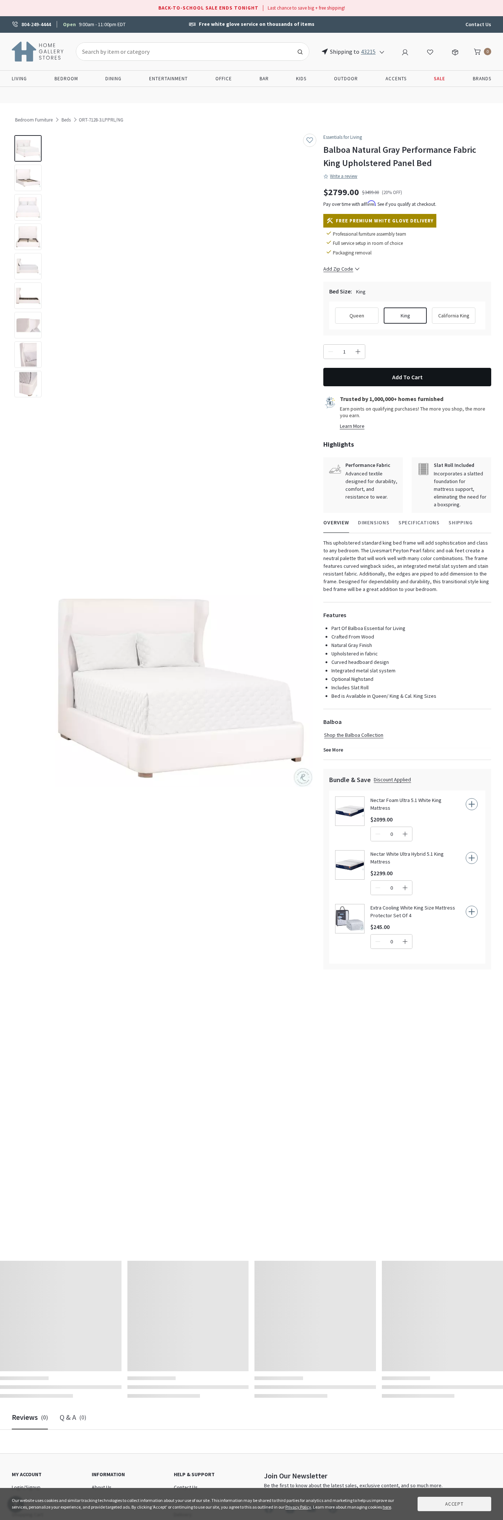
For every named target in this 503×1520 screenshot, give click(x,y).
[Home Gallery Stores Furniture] (38, 51)
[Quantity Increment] (358, 352)
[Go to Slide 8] (28, 354)
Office (223, 78)
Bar (264, 78)
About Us (102, 1487)
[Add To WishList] (309, 140)
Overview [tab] (336, 522)
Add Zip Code (338, 268)
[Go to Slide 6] (28, 295)
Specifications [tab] (419, 522)
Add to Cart (407, 377)
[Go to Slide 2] (28, 178)
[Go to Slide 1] (28, 148)
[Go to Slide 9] (28, 384)
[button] (181, 688)
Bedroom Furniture (34, 120)
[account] (405, 51)
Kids (301, 78)
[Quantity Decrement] (331, 352)
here (387, 1507)
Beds (66, 120)
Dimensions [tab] (374, 522)
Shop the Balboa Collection (353, 735)
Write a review (343, 176)
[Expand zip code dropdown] (382, 51)
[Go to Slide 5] (28, 266)
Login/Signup (26, 1487)
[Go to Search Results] (300, 51)
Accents (396, 78)
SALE (439, 78)
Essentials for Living (342, 137)
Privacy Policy (298, 1507)
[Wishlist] (430, 51)
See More (333, 750)
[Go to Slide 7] (28, 325)
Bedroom (66, 78)
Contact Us (478, 24)
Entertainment (168, 78)
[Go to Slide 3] (28, 207)
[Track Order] (455, 51)
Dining (113, 78)
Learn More (352, 426)
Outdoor (346, 78)
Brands (482, 78)
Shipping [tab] (460, 522)
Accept (454, 1504)
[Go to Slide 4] (28, 237)
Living (19, 78)
